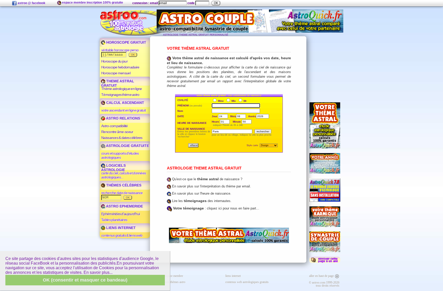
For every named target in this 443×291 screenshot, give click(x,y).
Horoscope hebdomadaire (120, 67)
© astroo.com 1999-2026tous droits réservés (324, 284)
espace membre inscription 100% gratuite (92, 2)
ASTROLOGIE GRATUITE (127, 146)
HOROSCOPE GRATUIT (125, 42)
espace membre (174, 276)
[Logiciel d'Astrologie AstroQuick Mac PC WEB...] (324, 200)
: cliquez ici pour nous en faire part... (216, 208)
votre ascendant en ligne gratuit (123, 110)
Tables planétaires (114, 220)
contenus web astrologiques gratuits (247, 282)
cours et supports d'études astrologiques (120, 155)
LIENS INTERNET (120, 228)
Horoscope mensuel (115, 73)
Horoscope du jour (114, 61)
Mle (234, 100)
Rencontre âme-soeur (117, 132)
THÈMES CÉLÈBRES (123, 185)
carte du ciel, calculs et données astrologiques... (123, 175)
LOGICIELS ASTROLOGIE (113, 167)
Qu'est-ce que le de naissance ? (206, 179)
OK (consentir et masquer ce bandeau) (85, 280)
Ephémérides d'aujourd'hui (120, 214)
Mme (221, 100)
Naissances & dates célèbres (122, 138)
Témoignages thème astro (120, 95)
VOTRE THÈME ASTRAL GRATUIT (198, 48)
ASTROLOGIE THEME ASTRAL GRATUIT (204, 168)
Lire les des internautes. (201, 201)
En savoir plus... (98, 272)
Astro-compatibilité (114, 126)
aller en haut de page (322, 276)
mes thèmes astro (175, 282)
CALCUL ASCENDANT (124, 103)
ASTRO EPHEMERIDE (124, 206)
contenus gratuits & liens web (121, 235)
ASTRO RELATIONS (122, 118)
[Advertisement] (324, 67)
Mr (245, 100)
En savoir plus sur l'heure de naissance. (201, 193)
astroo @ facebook (31, 3)
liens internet (233, 276)
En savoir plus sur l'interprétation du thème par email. (211, 186)
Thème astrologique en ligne (121, 89)
